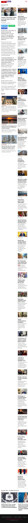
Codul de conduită (18, 517)
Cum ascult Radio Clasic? (7, 517)
